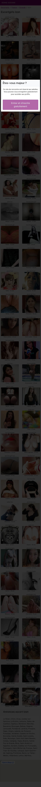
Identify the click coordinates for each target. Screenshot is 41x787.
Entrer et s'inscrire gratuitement (20, 105)
